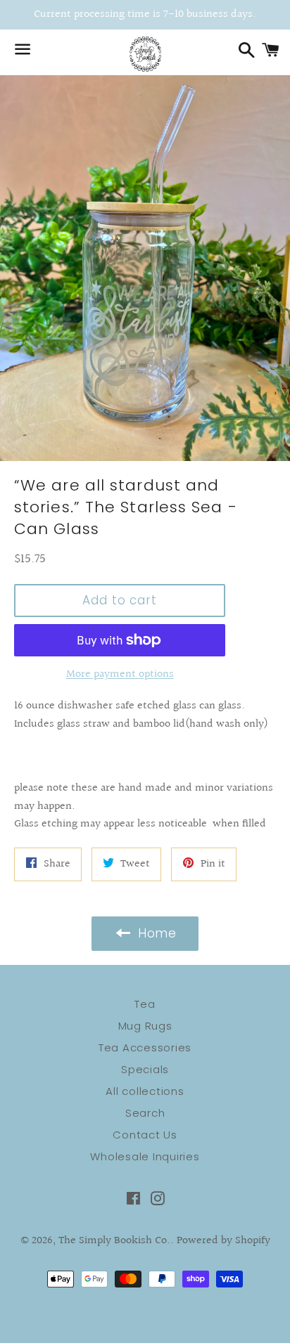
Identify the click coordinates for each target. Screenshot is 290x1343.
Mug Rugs (145, 1025)
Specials (145, 1069)
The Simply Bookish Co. (114, 1241)
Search (145, 1112)
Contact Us (145, 1134)
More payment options (120, 674)
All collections (145, 1091)
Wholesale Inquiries (144, 1156)
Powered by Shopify (223, 1241)
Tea (144, 1004)
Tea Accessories (145, 1047)
